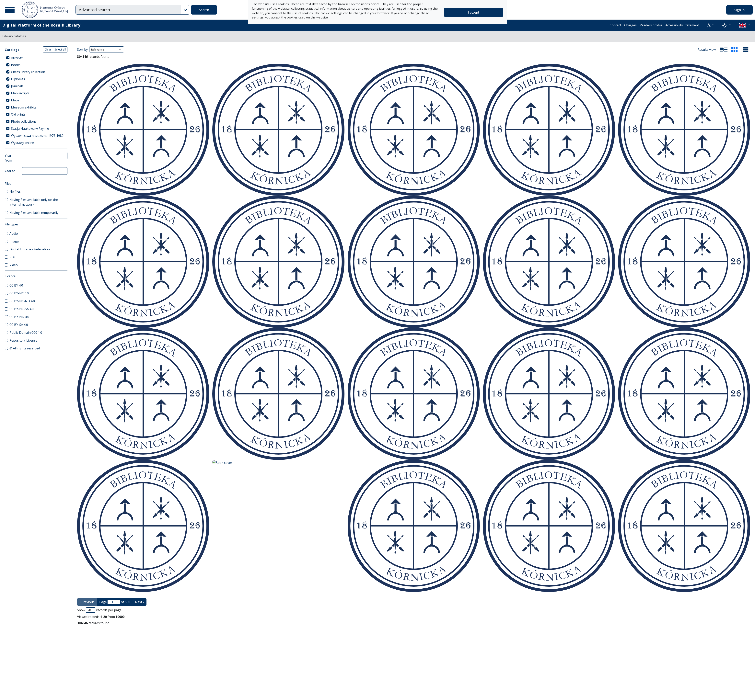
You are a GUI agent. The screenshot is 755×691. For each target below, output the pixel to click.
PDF (12, 257)
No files (15, 191)
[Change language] (745, 25)
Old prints (18, 114)
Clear (48, 49)
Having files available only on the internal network (33, 202)
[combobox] (128, 10)
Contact (615, 25)
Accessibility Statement (682, 25)
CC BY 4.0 (16, 285)
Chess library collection (28, 72)
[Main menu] (9, 10)
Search (204, 10)
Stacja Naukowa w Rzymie (30, 128)
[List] (723, 49)
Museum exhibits (23, 107)
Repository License (23, 340)
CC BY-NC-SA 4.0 (21, 309)
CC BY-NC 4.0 (19, 293)
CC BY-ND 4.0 (19, 317)
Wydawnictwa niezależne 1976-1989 (37, 135)
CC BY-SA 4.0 (18, 325)
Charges (630, 25)
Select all (60, 49)
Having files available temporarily (33, 212)
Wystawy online (22, 143)
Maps (15, 100)
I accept (473, 12)
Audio (13, 233)
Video (13, 265)
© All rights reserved (24, 348)
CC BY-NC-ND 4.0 (22, 301)
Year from (8, 158)
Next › (139, 602)
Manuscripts (20, 93)
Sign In (739, 10)
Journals (17, 86)
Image (14, 241)
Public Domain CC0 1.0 (25, 332)
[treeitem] (36, 58)
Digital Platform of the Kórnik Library (41, 25)
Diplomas (18, 79)
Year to (10, 171)
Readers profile (651, 25)
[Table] (745, 49)
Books (15, 65)
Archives (17, 58)
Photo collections (23, 121)
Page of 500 (114, 602)
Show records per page (99, 610)
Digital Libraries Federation (29, 249)
